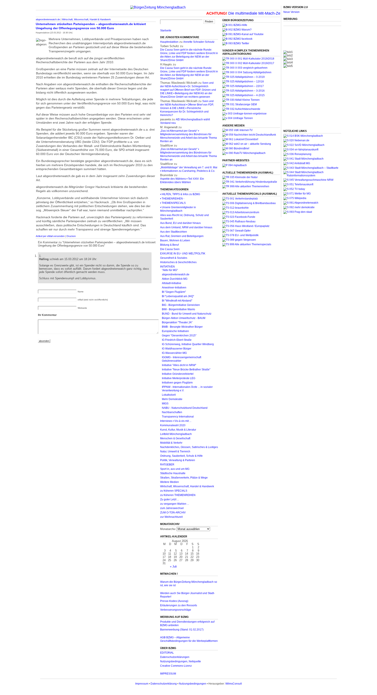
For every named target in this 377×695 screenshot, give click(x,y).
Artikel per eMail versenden (50, 236)
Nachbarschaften (172, 412)
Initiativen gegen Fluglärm (177, 382)
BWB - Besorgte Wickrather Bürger (182, 326)
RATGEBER (167, 464)
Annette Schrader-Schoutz (198, 42)
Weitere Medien (169, 482)
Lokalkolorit (169, 394)
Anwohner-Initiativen (174, 287)
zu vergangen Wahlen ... (174, 504)
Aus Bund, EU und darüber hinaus (180, 223)
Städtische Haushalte (172, 473)
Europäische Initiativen (175, 331)
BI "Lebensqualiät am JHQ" (178, 296)
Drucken (71, 236)
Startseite (165, 30)
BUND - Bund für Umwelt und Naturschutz (186, 313)
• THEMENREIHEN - (172, 198)
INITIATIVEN (167, 266)
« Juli (173, 566)
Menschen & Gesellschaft (175, 438)
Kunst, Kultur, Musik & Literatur (178, 429)
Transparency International (178, 416)
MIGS (165, 403)
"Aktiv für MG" (170, 270)
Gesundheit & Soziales (173, 258)
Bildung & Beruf (169, 245)
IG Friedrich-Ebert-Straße (177, 340)
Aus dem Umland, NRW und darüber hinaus (186, 227)
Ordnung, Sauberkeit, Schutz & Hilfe (181, 456)
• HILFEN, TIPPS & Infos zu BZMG (180, 194)
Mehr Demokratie (172, 399)
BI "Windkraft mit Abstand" (177, 300)
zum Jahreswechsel (172, 508)
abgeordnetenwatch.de (48, 19)
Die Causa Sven (170, 249)
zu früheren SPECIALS (173, 490)
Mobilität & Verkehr (171, 442)
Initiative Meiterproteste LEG (178, 378)
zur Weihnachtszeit (171, 517)
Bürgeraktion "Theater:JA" (177, 322)
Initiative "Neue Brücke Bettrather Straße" (186, 369)
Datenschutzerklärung (164, 683)
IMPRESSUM (168, 673)
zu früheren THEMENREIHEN (177, 495)
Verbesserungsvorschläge (175, 609)
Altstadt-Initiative (171, 283)
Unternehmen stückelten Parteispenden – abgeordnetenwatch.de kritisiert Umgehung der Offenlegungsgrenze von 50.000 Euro (91, 26)
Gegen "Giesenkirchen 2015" (179, 335)
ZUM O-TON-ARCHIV (173, 512)
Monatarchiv (168, 529)
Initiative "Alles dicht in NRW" (179, 365)
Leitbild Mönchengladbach (176, 434)
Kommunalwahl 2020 (172, 425)
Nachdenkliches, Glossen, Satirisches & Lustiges (189, 447)
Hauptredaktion (169, 42)
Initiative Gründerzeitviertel (178, 374)
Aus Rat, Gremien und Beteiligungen (182, 236)
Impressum (141, 683)
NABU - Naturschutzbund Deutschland (184, 408)
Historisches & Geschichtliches (178, 262)
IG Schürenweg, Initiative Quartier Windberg (188, 344)
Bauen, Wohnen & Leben (175, 240)
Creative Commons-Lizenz (176, 665)
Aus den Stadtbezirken (173, 231)
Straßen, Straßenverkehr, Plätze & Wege (184, 477)
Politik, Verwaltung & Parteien (177, 460)
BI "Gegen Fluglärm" (174, 292)
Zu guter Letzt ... (169, 499)
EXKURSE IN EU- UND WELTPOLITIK (182, 253)
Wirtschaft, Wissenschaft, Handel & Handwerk (86, 19)
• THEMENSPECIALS (173, 203)
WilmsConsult (233, 683)
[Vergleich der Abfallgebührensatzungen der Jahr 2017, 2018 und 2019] (244, 67)
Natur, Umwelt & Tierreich (175, 451)
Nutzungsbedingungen (192, 683)
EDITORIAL (167, 652)
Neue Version (291, 12)
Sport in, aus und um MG (174, 469)
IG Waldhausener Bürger (176, 348)
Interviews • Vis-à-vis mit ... (175, 421)
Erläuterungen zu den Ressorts (178, 605)
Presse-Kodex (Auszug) (174, 601)
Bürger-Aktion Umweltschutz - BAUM (183, 318)
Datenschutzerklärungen (174, 657)
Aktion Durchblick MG (174, 279)
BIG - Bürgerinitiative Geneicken (181, 305)
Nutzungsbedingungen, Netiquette (180, 661)
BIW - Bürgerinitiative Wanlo (178, 309)
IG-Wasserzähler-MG (174, 353)
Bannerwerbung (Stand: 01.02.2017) (182, 629)
